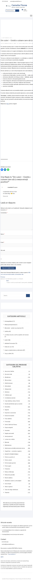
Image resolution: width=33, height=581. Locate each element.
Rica (8, 103)
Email (2, 242)
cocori (20, 43)
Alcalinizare (8, 377)
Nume (3, 234)
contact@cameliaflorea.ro (16, 1)
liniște (29, 43)
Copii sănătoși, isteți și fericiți (12, 401)
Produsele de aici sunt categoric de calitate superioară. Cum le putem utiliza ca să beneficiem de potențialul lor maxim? (17, 526)
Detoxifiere (7, 407)
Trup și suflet (8, 353)
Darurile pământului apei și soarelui (13, 404)
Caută (17, 10)
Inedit (15, 43)
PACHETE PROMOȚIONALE (11, 454)
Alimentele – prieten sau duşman (13, 328)
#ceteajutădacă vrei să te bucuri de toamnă (12, 534)
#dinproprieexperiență (10, 324)
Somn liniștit (8, 483)
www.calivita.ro (12, 554)
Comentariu (4, 212)
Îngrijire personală (9, 433)
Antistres (7, 392)
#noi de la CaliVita (9, 371)
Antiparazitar (8, 389)
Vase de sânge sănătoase (11, 489)
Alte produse (8, 380)
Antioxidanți (8, 386)
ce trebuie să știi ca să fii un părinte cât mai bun (17, 334)
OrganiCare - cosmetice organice (13, 451)
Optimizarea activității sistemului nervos (15, 448)
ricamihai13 (11, 187)
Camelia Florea (19, 5)
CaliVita (6, 331)
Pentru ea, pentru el (10, 457)
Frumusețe (7, 421)
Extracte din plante (9, 415)
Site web (3, 250)
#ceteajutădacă (9, 321)
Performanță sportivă (10, 463)
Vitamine (7, 492)
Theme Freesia (18, 578)
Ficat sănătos (8, 418)
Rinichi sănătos (9, 477)
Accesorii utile (8, 374)
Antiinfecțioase (9, 383)
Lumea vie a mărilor (10, 439)
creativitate (25, 43)
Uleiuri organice (9, 486)
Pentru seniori (8, 460)
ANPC (2, 557)
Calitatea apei (8, 395)
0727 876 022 (5, 1)
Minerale (7, 442)
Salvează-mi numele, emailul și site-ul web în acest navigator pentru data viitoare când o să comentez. (16, 263)
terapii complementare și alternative (14, 350)
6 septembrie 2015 (7, 37)
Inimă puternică (9, 436)
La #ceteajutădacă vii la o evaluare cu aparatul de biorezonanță (14, 530)
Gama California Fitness (11, 424)
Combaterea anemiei (10, 398)
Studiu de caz (8, 346)
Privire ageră (8, 466)
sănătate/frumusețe (10, 343)
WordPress (28, 578)
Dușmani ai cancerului (10, 412)
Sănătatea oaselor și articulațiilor (13, 480)
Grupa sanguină (9, 427)
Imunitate (7, 430)
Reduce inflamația (9, 472)
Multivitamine (8, 445)
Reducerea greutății (10, 474)
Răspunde (5, 196)
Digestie (7, 409)
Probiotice (7, 469)
